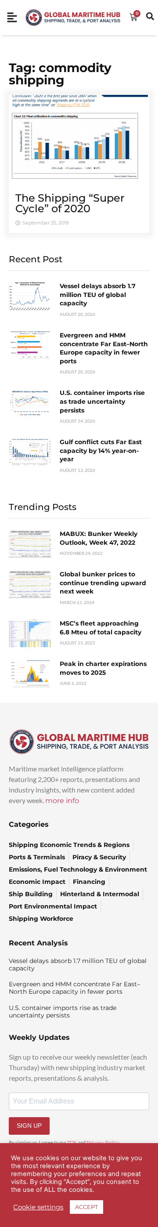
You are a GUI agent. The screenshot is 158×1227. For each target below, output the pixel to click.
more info (62, 800)
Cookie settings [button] (38, 1207)
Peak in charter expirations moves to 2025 (103, 668)
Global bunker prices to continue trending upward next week (103, 582)
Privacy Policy (102, 1143)
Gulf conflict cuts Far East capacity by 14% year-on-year (101, 450)
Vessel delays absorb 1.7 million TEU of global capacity (98, 294)
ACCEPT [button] (86, 1206)
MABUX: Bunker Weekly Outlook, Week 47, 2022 (98, 538)
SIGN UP (29, 1125)
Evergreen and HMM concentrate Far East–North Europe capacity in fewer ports (104, 348)
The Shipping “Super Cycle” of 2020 (70, 203)
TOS (72, 1143)
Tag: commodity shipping (60, 73)
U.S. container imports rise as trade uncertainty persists (102, 401)
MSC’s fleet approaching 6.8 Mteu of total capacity (100, 627)
